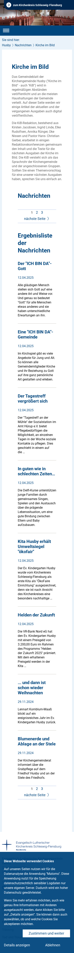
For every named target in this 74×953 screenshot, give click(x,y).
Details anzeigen (17, 945)
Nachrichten (23, 45)
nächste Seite (35, 219)
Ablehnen (52, 945)
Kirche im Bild (45, 45)
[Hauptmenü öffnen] (6, 30)
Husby (6, 45)
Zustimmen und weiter (46, 933)
